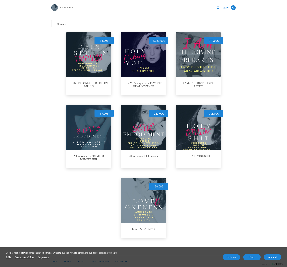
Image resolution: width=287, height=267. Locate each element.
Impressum (43, 257)
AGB (8, 257)
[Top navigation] (219, 8)
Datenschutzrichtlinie (24, 257)
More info (112, 253)
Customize (231, 257)
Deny (251, 257)
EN (225, 7)
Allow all (272, 257)
